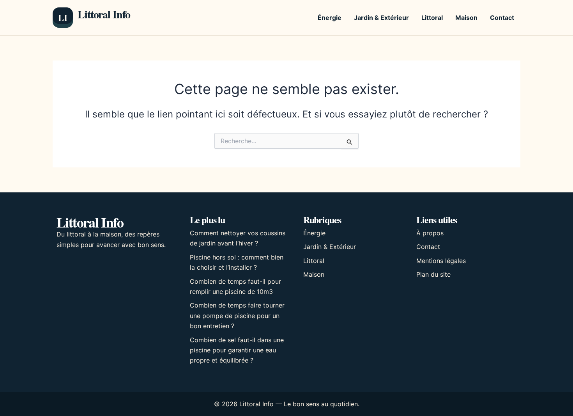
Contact (502, 17)
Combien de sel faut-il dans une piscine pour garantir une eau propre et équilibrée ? (237, 350)
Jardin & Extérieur (381, 17)
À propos (430, 233)
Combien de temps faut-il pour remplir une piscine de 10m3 (235, 286)
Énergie (329, 17)
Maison (466, 17)
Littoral (432, 17)
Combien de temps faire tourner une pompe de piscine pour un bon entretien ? (237, 315)
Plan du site (433, 274)
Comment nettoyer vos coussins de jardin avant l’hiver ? (237, 238)
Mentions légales (441, 261)
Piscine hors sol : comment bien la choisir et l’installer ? (236, 262)
